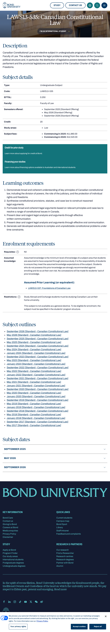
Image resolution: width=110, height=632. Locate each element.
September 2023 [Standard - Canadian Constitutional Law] (37, 356)
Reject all (98, 626)
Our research (62, 550)
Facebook (4, 601)
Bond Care (8, 518)
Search (97, 5)
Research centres (64, 556)
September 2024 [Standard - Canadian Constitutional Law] (37, 346)
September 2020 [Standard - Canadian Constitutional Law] (37, 389)
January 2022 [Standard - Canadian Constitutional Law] (36, 374)
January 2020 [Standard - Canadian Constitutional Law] (36, 396)
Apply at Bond (9, 550)
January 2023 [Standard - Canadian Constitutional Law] (36, 364)
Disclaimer (8, 537)
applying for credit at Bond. (31, 153)
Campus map (62, 521)
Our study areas (10, 556)
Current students (64, 518)
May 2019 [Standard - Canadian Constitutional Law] (34, 403)
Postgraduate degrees (13, 563)
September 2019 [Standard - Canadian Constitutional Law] (37, 400)
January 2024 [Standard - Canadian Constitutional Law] (36, 353)
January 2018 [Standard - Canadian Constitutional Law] (36, 418)
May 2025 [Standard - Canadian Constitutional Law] (34, 342)
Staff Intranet (62, 530)
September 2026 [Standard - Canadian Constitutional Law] (37, 331)
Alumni (59, 566)
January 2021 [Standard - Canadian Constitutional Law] (36, 385)
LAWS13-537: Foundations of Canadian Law (49, 288)
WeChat (36, 601)
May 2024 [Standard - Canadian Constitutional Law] (34, 349)
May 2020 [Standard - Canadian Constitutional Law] (34, 392)
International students (13, 559)
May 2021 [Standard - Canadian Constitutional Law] (34, 382)
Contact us (75, 5)
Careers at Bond (10, 527)
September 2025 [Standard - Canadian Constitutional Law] (37, 338)
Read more (60, 589)
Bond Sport (61, 524)
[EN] (90, 5)
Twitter (31, 601)
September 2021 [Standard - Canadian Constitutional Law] (37, 378)
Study (57, 5)
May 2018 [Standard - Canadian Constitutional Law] (34, 414)
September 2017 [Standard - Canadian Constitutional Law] (37, 421)
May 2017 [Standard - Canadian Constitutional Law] (34, 425)
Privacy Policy (9, 534)
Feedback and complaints (68, 534)
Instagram (14, 601)
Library (59, 527)
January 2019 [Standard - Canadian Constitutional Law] (36, 407)
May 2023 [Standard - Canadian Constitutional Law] (34, 360)
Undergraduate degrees (14, 566)
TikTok (20, 601)
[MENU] (104, 5)
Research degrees (65, 559)
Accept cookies (79, 626)
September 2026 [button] (15, 467)
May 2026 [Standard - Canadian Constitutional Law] (34, 335)
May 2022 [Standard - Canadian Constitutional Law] (34, 371)
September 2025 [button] (15, 449)
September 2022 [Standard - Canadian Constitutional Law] (37, 367)
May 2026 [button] (10, 458)
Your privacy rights (18, 626)
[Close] (106, 616)
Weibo (41, 601)
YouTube (25, 601)
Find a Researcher (65, 553)
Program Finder (10, 553)
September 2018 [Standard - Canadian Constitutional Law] (37, 411)
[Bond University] (11, 5)
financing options (27, 167)
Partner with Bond (64, 563)
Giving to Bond (10, 524)
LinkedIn (9, 601)
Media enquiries (10, 530)
